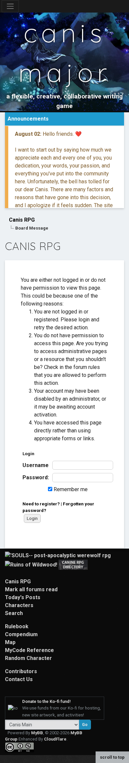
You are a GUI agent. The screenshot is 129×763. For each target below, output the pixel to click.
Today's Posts (22, 597)
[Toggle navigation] (10, 6)
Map (10, 642)
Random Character (28, 658)
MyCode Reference (29, 650)
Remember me (70, 489)
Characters (19, 605)
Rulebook (16, 626)
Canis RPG (22, 220)
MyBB (37, 732)
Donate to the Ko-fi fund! (46, 701)
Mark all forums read (31, 589)
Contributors (21, 671)
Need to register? (41, 503)
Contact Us (19, 679)
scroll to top (112, 757)
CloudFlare (55, 739)
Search (14, 613)
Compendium (21, 634)
